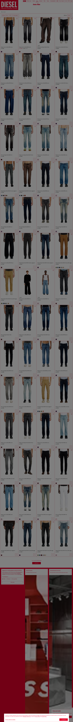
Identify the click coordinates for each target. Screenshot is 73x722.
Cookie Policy (44, 716)
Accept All (63, 719)
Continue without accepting (10, 719)
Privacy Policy (37, 716)
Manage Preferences (27, 716)
